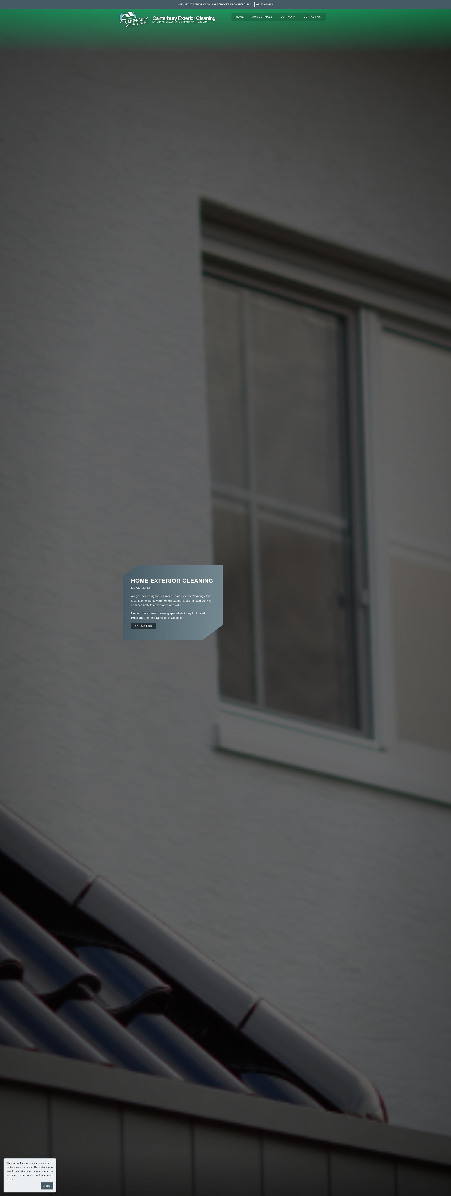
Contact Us (312, 17)
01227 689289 (264, 4)
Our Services (262, 17)
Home (240, 17)
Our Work (288, 17)
